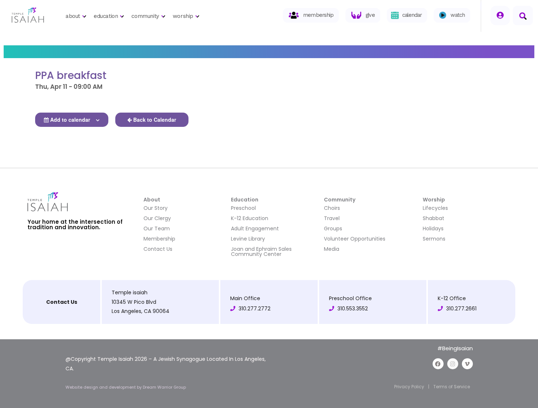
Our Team (156, 228)
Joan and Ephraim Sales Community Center (261, 251)
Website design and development (101, 387)
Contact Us (157, 249)
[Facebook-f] (438, 363)
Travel (332, 218)
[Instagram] (452, 363)
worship (183, 16)
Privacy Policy (409, 387)
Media (331, 249)
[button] (523, 15)
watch (458, 15)
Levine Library (248, 238)
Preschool (243, 208)
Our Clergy (157, 218)
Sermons (434, 238)
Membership (159, 238)
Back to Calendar (154, 119)
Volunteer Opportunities (354, 238)
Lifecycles (435, 208)
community (145, 16)
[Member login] (500, 15)
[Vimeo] (467, 363)
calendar (412, 15)
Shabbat (433, 218)
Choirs (332, 208)
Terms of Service (451, 387)
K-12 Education (249, 218)
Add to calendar (70, 119)
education (106, 16)
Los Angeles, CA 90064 (140, 311)
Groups (333, 228)
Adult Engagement (255, 228)
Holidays (433, 228)
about (73, 16)
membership (318, 15)
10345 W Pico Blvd (134, 302)
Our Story (155, 208)
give (370, 15)
